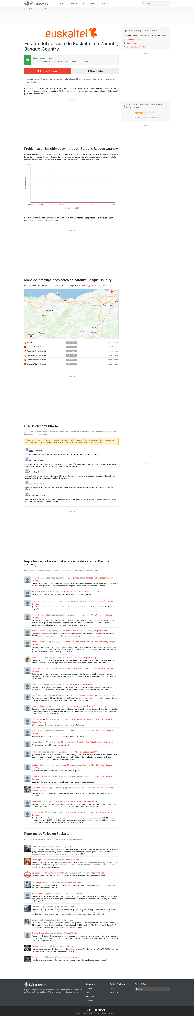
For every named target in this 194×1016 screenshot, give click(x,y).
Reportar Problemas (49, 71)
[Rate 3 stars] (145, 113)
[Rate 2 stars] (141, 113)
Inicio (61, 3)
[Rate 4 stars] (150, 113)
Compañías (72, 3)
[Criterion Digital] (97, 1010)
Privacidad (93, 3)
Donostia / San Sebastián (101, 285)
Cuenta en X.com (134, 39)
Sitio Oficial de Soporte (136, 47)
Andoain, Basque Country (90, 591)
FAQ (83, 3)
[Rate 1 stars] (137, 113)
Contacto (106, 3)
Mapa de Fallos (96, 71)
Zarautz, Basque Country (86, 801)
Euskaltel (46, 9)
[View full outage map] (71, 314)
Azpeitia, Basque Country (85, 657)
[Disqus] (71, 475)
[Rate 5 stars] (154, 113)
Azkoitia (85, 285)
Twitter (113, 988)
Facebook (114, 992)
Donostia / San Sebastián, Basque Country (97, 695)
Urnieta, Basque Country (96, 631)
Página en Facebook (135, 43)
